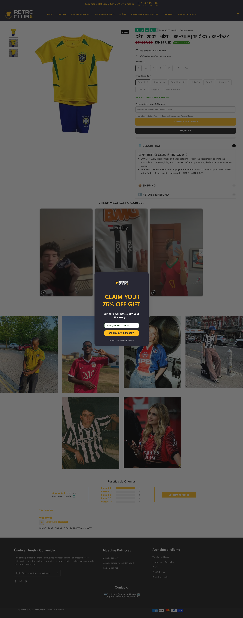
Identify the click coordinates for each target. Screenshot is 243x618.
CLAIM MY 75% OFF (121, 333)
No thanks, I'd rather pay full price (121, 340)
